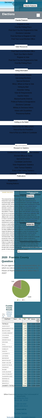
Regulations (12, 180)
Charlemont (7, 333)
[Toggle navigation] (38, 15)
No (29, 319)
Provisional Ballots (23, 114)
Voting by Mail (23, 87)
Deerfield (6, 340)
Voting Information (21, 70)
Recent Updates (21, 146)
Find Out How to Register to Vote (23, 36)
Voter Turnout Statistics (23, 168)
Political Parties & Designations (23, 102)
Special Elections (23, 81)
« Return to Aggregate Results (9, 313)
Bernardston (8, 328)
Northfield (7, 365)
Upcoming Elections (23, 78)
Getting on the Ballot (21, 122)
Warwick (5, 378)
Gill (4, 344)
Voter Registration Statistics (23, 165)
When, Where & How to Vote (23, 84)
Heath (4, 351)
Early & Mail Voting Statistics (23, 170)
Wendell (5, 381)
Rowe (4, 369)
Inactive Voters (23, 96)
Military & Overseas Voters (23, 108)
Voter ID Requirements (23, 93)
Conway (5, 337)
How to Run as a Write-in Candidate (23, 133)
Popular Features (22, 20)
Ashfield (6, 326)
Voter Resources (21, 47)
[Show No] (23, 300)
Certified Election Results (17, 152)
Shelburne (6, 372)
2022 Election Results (23, 75)
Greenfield (7, 346)
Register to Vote (23, 24)
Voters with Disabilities (23, 111)
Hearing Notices (12, 183)
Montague (6, 360)
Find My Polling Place (23, 27)
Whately (5, 383)
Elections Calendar (23, 33)
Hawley (5, 349)
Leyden (5, 356)
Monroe (5, 358)
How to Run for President (23, 129)
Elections (8, 14)
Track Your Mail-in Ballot (23, 54)
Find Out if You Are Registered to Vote (23, 30)
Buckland (6, 330)
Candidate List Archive (23, 162)
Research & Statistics (21, 148)
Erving (5, 342)
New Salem (6, 362)
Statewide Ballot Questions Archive (23, 174)
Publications (21, 176)
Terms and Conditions (13, 417)
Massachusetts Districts (23, 99)
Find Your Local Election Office (23, 39)
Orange (5, 367)
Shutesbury (7, 374)
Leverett (6, 353)
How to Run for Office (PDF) (23, 127)
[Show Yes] (18, 300)
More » (20, 346)
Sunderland (7, 376)
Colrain (5, 335)
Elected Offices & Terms (23, 156)
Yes (25, 319)
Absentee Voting (23, 90)
